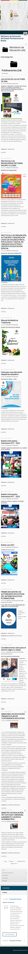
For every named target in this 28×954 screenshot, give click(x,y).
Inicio (5, 861)
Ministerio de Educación (12, 83)
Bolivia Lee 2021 (7, 545)
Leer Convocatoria (9, 934)
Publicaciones (11, 149)
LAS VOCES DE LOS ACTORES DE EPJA (13, 80)
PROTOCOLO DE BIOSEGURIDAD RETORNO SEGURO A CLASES (12, 163)
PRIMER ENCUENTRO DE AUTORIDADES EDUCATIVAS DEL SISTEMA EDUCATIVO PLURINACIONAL (12, 595)
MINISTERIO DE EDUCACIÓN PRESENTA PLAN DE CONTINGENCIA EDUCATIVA (13, 716)
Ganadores (4, 880)
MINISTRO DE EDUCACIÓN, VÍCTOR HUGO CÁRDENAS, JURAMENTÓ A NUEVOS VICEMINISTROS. (12, 815)
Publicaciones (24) (11, 70)
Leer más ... (4, 152)
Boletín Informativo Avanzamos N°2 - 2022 (10, 442)
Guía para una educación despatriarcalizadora (11, 373)
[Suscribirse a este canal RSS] (26, 44)
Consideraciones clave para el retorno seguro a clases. (13, 648)
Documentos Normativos (7, 872)
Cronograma (5, 878)
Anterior (11, 861)
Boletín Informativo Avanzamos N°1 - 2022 (10, 495)
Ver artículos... (5, 73)
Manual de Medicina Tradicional (9, 321)
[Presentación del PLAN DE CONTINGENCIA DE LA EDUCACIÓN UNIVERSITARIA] (14, 725)
